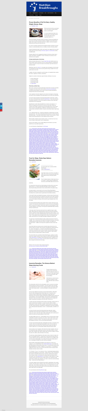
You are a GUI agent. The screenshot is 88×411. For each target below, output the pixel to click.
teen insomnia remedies (44, 151)
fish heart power (38, 252)
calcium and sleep (36, 376)
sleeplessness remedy (43, 391)
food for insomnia (34, 380)
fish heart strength (51, 252)
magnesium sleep (45, 129)
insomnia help (47, 141)
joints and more (33, 254)
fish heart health (33, 252)
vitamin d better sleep (53, 257)
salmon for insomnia (34, 256)
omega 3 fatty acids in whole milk (38, 146)
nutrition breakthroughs (51, 254)
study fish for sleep (37, 257)
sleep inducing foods (55, 149)
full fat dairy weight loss (36, 140)
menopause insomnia (52, 129)
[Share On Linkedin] (1, 108)
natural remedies (34, 130)
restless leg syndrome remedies (45, 131)
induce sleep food (40, 381)
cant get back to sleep (49, 379)
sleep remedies (54, 132)
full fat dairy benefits (50, 138)
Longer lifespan (33, 83)
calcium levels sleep (49, 251)
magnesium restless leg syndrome (38, 129)
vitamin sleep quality (41, 258)
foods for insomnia (49, 380)
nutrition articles (52, 130)
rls (29, 132)
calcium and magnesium (54, 134)
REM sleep (45, 146)
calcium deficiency (37, 251)
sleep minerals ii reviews (54, 150)
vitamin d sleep (45, 133)
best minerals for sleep (38, 134)
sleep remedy (35, 151)
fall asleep (51, 137)
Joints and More (39, 238)
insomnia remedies (39, 142)
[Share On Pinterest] (1, 110)
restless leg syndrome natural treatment (48, 147)
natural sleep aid (42, 145)
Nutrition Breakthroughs (48, 343)
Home (30, 12)
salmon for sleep (39, 256)
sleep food (34, 389)
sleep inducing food (42, 389)
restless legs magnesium (39, 148)
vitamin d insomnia (40, 133)
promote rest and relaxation (50, 89)
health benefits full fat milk (41, 141)
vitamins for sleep (45, 152)
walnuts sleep (46, 258)
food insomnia (44, 380)
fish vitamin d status (37, 253)
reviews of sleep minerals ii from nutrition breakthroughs (40, 388)
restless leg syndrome (37, 131)
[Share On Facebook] (1, 104)
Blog (55, 12)
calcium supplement (47, 136)
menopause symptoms (54, 144)
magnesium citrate (52, 142)
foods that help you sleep (45, 128)
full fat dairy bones (55, 138)
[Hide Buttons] (0, 112)
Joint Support (41, 12)
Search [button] (40, 15)
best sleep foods (53, 375)
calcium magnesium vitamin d (33, 378)
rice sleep (50, 388)
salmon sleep (52, 256)
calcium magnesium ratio (39, 135)
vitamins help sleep (51, 152)
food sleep (45, 253)
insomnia (45, 381)
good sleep (50, 128)
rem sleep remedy (49, 146)
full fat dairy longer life (46, 139)
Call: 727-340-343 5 (50, 12)
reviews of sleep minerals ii (54, 131)
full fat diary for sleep (43, 140)
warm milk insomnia (32, 153)
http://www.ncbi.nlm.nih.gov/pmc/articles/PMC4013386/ (38, 246)
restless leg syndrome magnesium (37, 147)
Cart (45, 12)
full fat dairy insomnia (39, 139)
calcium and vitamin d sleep (44, 376)
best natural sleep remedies (46, 134)
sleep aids (41, 132)
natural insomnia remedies (36, 145)
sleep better (46, 149)
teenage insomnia (34, 133)
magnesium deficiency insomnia (33, 143)
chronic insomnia (36, 137)
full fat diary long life (49, 140)
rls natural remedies (33, 132)
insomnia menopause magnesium (34, 382)
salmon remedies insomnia (46, 256)
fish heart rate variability (44, 252)
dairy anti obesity (41, 137)
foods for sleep (50, 253)
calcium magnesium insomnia (37, 377)
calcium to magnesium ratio (54, 136)
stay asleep (39, 151)
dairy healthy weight (47, 137)
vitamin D (39, 67)
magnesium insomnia (42, 143)
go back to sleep (34, 141)
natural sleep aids (39, 130)
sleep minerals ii (49, 132)
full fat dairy (44, 138)
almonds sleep (41, 250)
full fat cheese (40, 138)
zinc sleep (49, 258)
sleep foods (45, 132)
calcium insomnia (34, 128)
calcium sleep (39, 128)
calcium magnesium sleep (47, 135)
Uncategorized (56, 249)
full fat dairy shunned (53, 139)
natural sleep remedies (46, 130)
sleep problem (31, 151)
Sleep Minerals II (35, 12)
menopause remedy (47, 144)
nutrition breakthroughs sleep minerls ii (44, 255)
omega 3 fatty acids (47, 61)
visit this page (45, 126)
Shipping (36, 15)
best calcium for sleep (53, 133)
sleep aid (39, 149)
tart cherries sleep (42, 257)
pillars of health (52, 255)
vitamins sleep (56, 152)
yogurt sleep (41, 153)
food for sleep (36, 138)
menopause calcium (54, 143)
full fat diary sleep (54, 140)
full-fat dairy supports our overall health (47, 50)
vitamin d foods (34, 250)
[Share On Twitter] (1, 106)
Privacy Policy (31, 15)
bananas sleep (52, 250)
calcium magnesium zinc (35, 136)
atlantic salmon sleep (47, 250)
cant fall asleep (31, 137)
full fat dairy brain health (32, 139)
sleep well (37, 391)
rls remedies (38, 132)
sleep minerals (31, 150)
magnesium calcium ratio (46, 142)
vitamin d (30, 250)
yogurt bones (37, 153)
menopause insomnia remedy (40, 144)
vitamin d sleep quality (34, 258)
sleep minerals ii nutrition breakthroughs (44, 150)
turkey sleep (47, 257)
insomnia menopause (52, 141)
